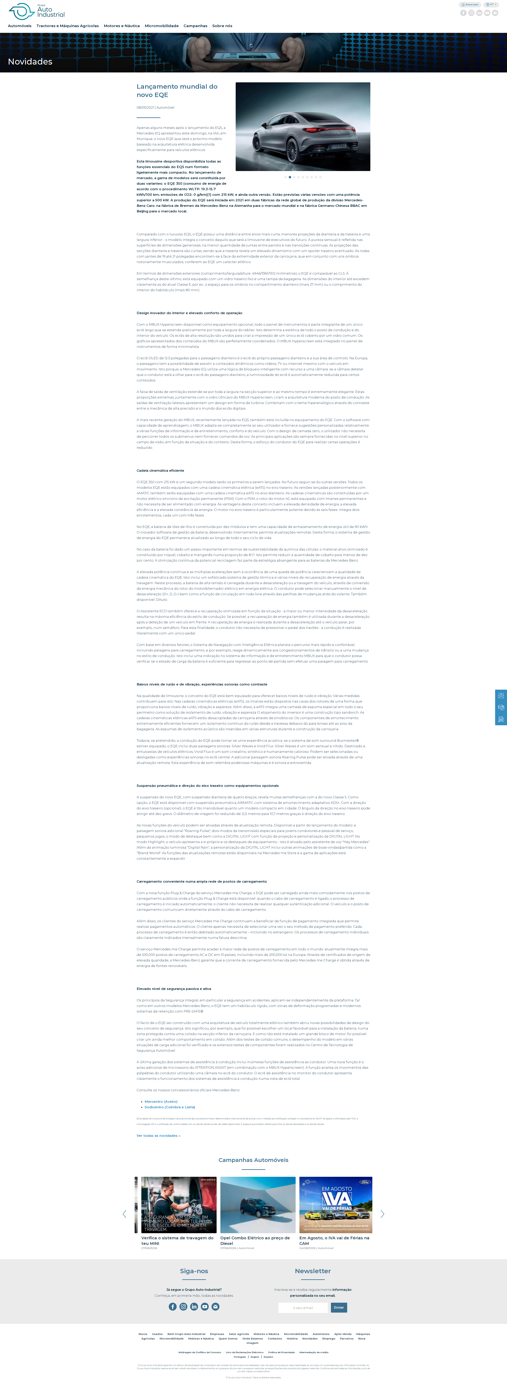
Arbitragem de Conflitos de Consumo (199, 1352)
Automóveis (19, 26)
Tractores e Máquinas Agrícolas (67, 26)
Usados (157, 1334)
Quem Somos (228, 1338)
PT (492, 4)
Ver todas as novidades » (158, 1136)
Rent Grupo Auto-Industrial (186, 1334)
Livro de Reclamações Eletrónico (245, 1352)
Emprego (328, 1338)
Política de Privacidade (281, 1352)
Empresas (217, 1334)
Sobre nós (222, 26)
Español (268, 1357)
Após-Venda (343, 1334)
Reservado (472, 4)
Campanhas (195, 26)
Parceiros (347, 1338)
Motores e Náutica (122, 26)
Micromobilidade (162, 26)
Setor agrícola (239, 1334)
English (255, 1357)
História (292, 1338)
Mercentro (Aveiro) (161, 1102)
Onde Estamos (252, 1338)
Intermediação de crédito (314, 1352)
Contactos (275, 1338)
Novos (143, 1334)
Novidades (310, 1338)
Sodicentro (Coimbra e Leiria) (170, 1107)
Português (240, 1357)
